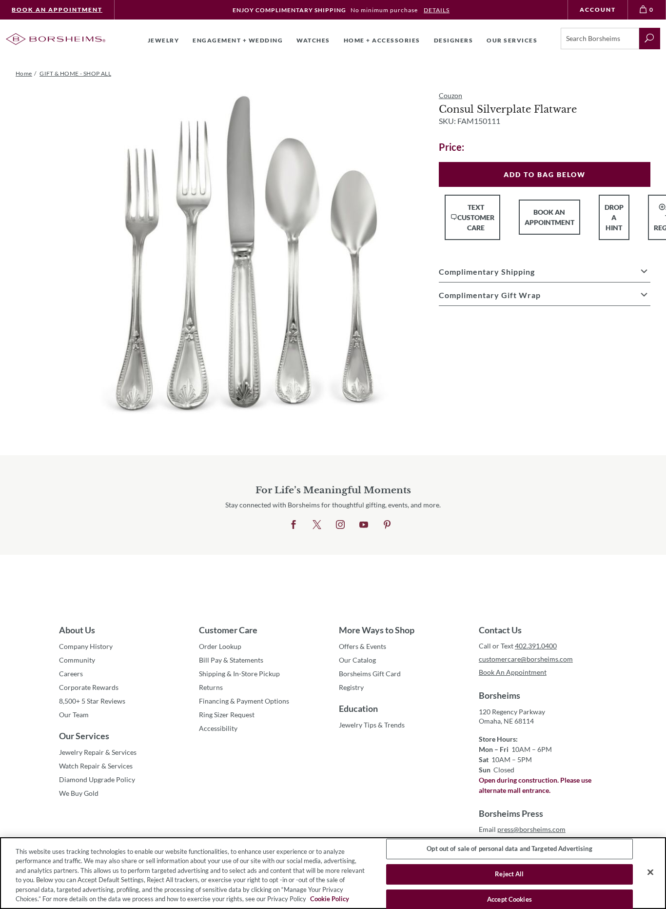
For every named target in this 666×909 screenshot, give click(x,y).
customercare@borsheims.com (526, 659)
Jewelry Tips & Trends (372, 725)
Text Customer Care (475, 217)
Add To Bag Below (545, 174)
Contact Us (500, 630)
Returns (211, 687)
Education (358, 708)
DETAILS (437, 10)
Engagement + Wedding (238, 40)
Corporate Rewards (88, 687)
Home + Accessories (382, 40)
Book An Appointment (57, 9)
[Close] (650, 872)
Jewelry (163, 40)
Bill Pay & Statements (231, 659)
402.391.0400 (536, 646)
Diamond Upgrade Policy (97, 779)
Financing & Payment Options (244, 701)
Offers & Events (362, 646)
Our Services (84, 735)
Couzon (450, 95)
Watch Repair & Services (96, 766)
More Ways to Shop (376, 630)
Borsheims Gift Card (370, 673)
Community (77, 660)
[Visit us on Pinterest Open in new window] (387, 525)
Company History (86, 646)
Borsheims (499, 695)
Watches (313, 40)
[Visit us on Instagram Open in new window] (340, 525)
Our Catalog (357, 660)
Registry (351, 687)
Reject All (509, 874)
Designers (453, 40)
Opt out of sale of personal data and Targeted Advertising (509, 849)
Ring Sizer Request (227, 714)
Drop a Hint (614, 217)
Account (598, 9)
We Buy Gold (78, 793)
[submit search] (649, 38)
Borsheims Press (511, 813)
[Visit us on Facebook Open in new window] (293, 525)
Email (522, 829)
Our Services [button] (512, 40)
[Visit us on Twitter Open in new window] (317, 525)
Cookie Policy (329, 899)
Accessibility (218, 728)
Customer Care (228, 630)
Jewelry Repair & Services (98, 752)
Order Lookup (220, 646)
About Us (77, 630)
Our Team (74, 714)
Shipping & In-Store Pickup (239, 673)
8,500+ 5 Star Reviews (92, 701)
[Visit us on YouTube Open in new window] (363, 525)
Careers (71, 673)
